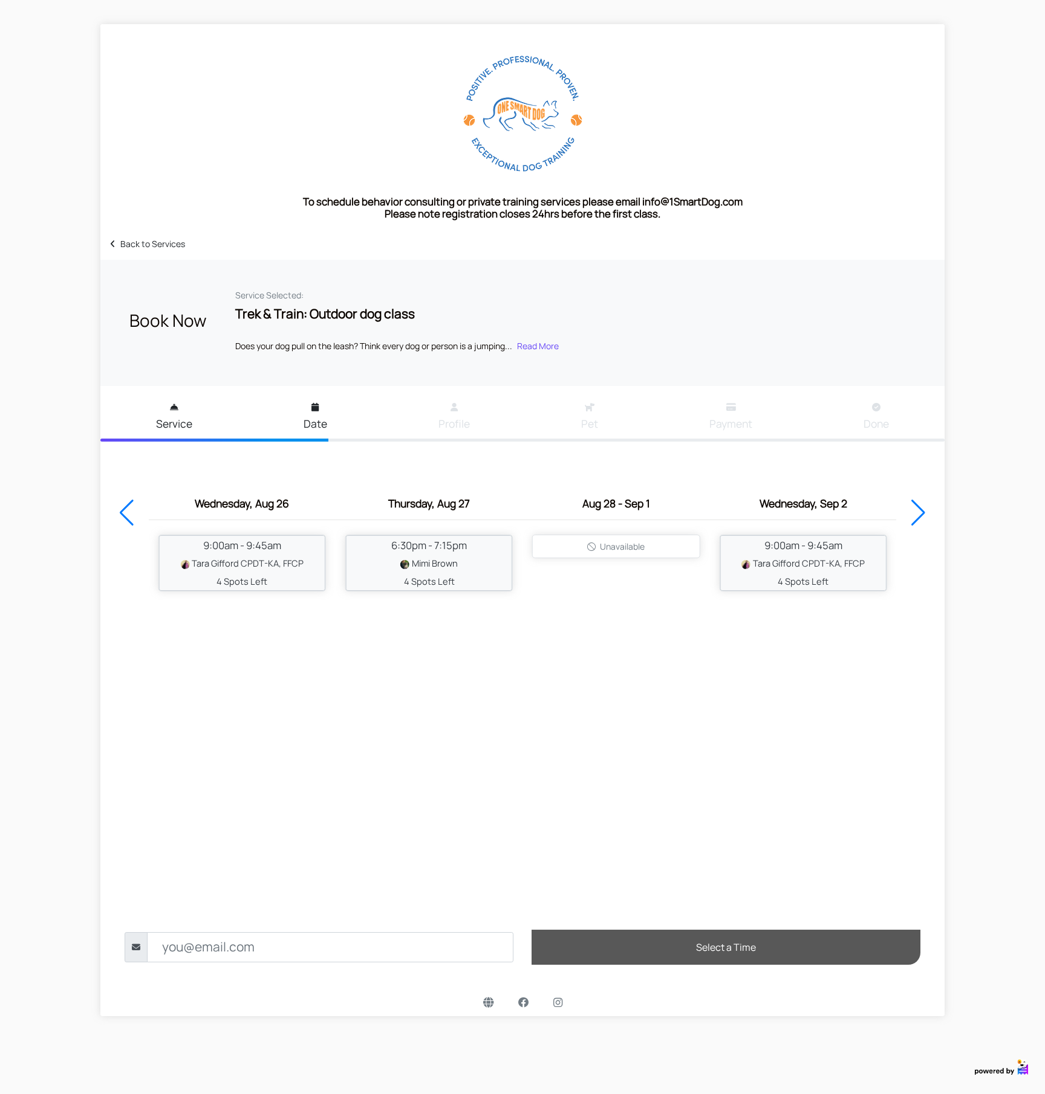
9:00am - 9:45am (248, 562)
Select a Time (726, 947)
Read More (538, 346)
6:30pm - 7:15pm (429, 562)
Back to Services (152, 243)
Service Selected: (269, 295)
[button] (127, 513)
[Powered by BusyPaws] (1001, 1066)
